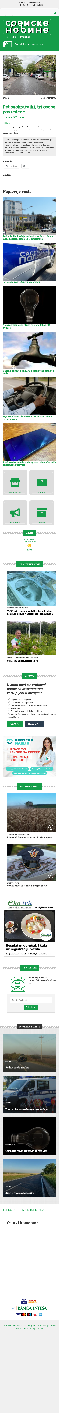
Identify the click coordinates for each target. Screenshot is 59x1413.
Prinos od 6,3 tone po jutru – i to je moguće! (29, 837)
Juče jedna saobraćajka (19, 1193)
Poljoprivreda (32, 657)
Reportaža (11, 657)
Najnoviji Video (29, 786)
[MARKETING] (15, 512)
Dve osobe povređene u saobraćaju (26, 1109)
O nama (52, 1326)
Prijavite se (31, 1007)
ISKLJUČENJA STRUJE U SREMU (26, 1151)
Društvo (10, 608)
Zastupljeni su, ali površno (22, 702)
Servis (6, 98)
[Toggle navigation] (9, 13)
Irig (17, 657)
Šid (28, 835)
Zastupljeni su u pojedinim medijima (26, 711)
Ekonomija (19, 608)
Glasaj (14, 724)
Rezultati (34, 724)
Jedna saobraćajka (17, 1067)
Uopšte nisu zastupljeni (21, 699)
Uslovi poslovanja (25, 1328)
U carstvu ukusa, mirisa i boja (22, 660)
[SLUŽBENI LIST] (15, 482)
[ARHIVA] (42, 512)
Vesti (26, 608)
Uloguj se (38, 5)
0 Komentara (50, 98)
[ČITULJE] (42, 482)
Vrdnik (22, 657)
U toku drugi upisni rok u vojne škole (27, 885)
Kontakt (39, 1328)
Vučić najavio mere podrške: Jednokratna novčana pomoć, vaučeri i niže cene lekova (30, 612)
